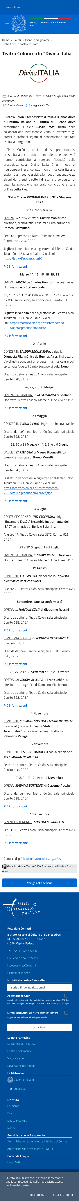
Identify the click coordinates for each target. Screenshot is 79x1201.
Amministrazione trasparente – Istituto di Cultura (37, 1141)
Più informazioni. (16, 266)
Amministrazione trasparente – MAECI (31, 1148)
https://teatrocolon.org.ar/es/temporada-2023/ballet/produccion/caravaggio (31, 490)
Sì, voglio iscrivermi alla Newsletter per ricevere (32, 1013)
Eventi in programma (37, 40)
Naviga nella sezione (39, 883)
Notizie (11, 1128)
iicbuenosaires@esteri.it (21, 965)
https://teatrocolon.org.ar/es (42, 858)
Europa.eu (19, 1088)
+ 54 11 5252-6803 (25, 958)
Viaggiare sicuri (16, 1058)
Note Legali (63, 1003)
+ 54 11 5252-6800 (24, 950)
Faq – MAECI (15, 1162)
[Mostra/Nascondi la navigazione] (7, 23)
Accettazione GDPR (19, 995)
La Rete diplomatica (19, 1051)
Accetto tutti (63, 1195)
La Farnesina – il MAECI (21, 1043)
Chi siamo (13, 1106)
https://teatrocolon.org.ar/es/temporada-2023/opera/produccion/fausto (34, 325)
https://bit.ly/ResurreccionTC (23, 258)
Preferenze (37, 1195)
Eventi (17, 40)
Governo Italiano (13, 7)
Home (5, 40)
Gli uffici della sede (18, 972)
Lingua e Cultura (17, 1120)
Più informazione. (16, 842)
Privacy (54, 1003)
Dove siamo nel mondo (21, 1065)
